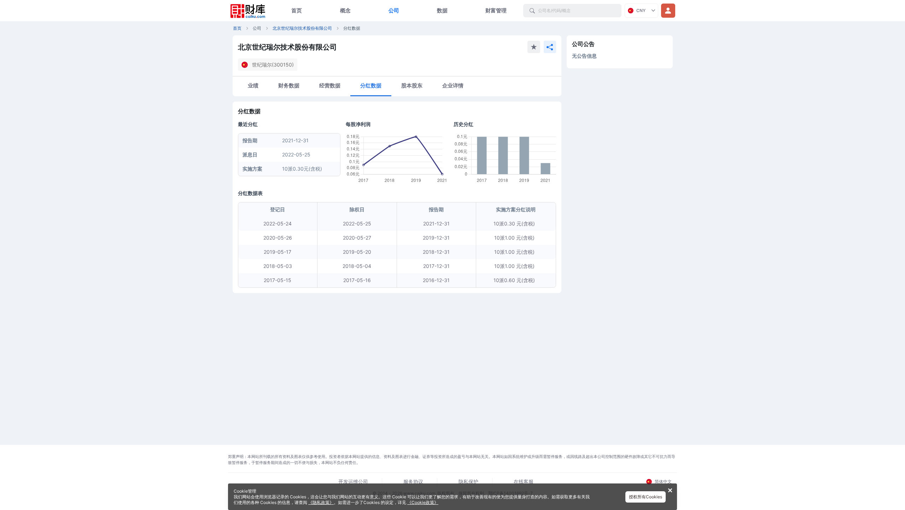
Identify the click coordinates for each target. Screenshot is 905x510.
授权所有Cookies (645, 496)
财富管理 (496, 10)
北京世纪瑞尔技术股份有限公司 (302, 28)
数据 (442, 10)
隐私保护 (468, 482)
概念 (345, 10)
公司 (394, 10)
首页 (296, 10)
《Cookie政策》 (422, 502)
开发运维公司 (353, 482)
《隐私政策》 (321, 502)
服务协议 (413, 482)
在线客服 (523, 482)
